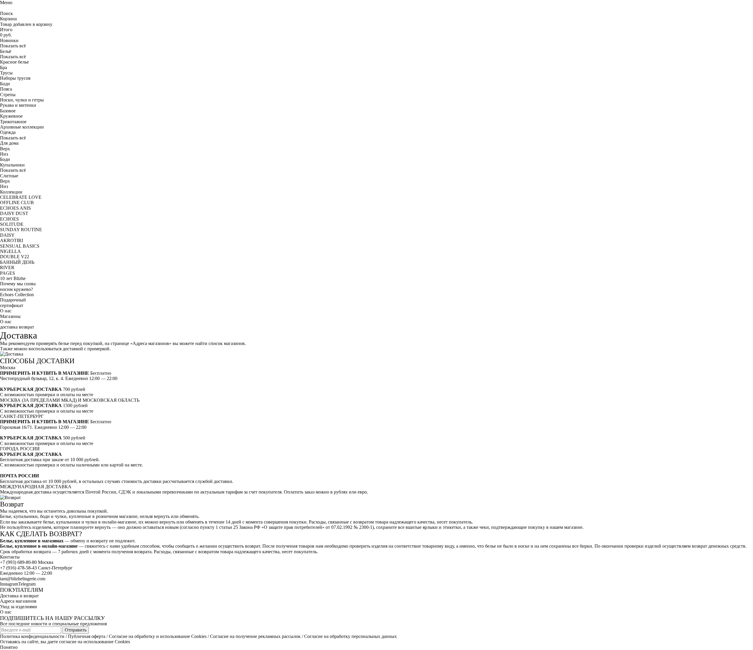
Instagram (9, 583)
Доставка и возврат (19, 595)
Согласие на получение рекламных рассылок (255, 636)
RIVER (7, 267)
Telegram (27, 583)
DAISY (7, 235)
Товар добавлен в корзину (26, 24)
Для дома (9, 143)
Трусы (6, 72)
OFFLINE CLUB (17, 202)
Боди (5, 83)
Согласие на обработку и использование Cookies (157, 636)
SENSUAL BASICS (19, 246)
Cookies (122, 641)
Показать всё (13, 45)
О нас (5, 310)
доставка (9, 326)
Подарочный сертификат (13, 302)
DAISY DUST (14, 213)
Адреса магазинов (18, 601)
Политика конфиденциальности (32, 636)
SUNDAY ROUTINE (21, 229)
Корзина (8, 18)
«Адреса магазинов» (150, 343)
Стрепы (8, 94)
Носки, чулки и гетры (22, 99)
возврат (26, 326)
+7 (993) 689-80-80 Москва (26, 562)
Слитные (9, 175)
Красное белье (14, 61)
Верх (5, 148)
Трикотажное (13, 121)
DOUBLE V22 (14, 256)
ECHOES (9, 218)
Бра (3, 67)
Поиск (6, 13)
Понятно (9, 647)
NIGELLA (10, 251)
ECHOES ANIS (15, 208)
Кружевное (11, 116)
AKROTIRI (11, 240)
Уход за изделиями (18, 606)
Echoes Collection (17, 294)
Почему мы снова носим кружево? (18, 286)
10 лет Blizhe (13, 278)
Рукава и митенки (18, 105)
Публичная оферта (86, 636)
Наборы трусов (15, 78)
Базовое (8, 110)
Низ (4, 153)
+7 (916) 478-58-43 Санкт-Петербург (36, 567)
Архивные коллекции (22, 126)
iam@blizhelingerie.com (22, 578)
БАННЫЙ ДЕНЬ (17, 262)
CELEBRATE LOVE (20, 197)
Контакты (10, 556)
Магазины (10, 316)
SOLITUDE (12, 224)
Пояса (6, 88)
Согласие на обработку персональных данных (350, 636)
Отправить (75, 629)
